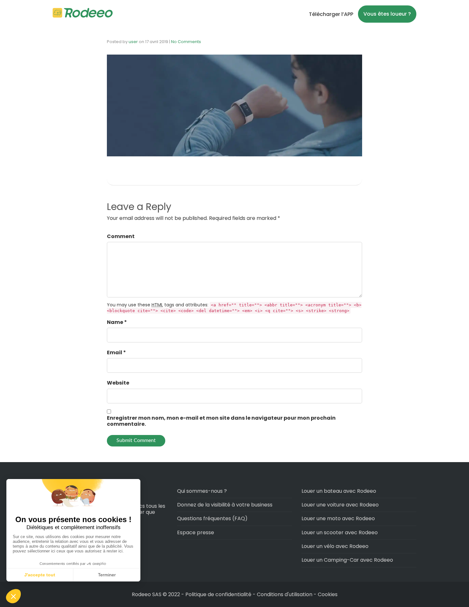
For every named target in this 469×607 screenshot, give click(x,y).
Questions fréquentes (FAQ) (212, 518)
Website (118, 382)
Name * (117, 322)
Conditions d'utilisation (284, 594)
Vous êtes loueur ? (387, 14)
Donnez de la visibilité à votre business (224, 504)
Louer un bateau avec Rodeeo (339, 491)
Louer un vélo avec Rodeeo (335, 546)
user (133, 42)
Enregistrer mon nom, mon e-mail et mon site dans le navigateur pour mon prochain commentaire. (221, 421)
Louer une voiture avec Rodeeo (340, 504)
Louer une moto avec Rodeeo (338, 518)
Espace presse (195, 532)
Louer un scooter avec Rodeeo (340, 532)
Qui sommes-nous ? (202, 491)
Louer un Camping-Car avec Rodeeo (347, 560)
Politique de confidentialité (219, 594)
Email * (116, 352)
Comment (121, 236)
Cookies (328, 594)
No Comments (186, 42)
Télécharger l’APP (331, 14)
